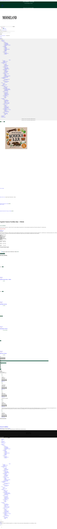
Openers (6, 64)
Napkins (6, 75)
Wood (4, 80)
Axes (5, 96)
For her (4, 99)
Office (4, 41)
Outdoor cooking (5, 88)
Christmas (6, 451)
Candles (6, 48)
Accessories (6, 104)
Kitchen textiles (5, 69)
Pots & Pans (6, 90)
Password (1, 32)
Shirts (5, 105)
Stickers (6, 45)
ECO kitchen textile (7, 79)
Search (1, 371)
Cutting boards (6, 68)
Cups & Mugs (6, 92)
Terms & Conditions (4, 426)
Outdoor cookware (7, 472)
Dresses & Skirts (7, 100)
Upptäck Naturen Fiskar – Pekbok (5, 279)
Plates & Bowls (6, 93)
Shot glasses (6, 66)
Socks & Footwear (7, 103)
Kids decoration (5, 84)
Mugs (5, 74)
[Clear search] (12, 26)
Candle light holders (7, 49)
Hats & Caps (6, 113)
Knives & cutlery (7, 73)
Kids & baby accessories (8, 109)
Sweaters (6, 106)
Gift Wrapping (6, 43)
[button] (1, 326)
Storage (6, 50)
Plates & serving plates (7, 479)
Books (10, 463)
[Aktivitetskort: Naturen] (5, 315)
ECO (3, 78)
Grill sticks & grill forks (7, 89)
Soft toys (4, 83)
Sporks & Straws (7, 94)
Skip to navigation (2, 0)
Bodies (5, 110)
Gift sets (4, 60)
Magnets (6, 453)
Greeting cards (6, 44)
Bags (5, 114)
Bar (3, 63)
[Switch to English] (2, 527)
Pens (5, 42)
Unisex (4, 112)
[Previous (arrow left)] (0, 525)
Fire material (6, 490)
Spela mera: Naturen (3, 353)
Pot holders (6, 72)
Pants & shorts (6, 101)
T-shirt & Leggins (7, 111)
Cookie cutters (6, 67)
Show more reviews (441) (3, 418)
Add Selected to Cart (2, 253)
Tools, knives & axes (5, 499)
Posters (5, 51)
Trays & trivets (6, 76)
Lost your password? (2, 35)
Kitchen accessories (5, 77)
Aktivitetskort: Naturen (3, 328)
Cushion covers (6, 53)
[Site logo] (9, 25)
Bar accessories (6, 65)
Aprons (5, 70)
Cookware (4, 470)
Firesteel (6, 87)
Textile (4, 455)
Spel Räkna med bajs (3, 304)
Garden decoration (5, 61)
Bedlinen (6, 52)
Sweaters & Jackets (7, 102)
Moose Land (3, 381)
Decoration (4, 46)
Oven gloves (6, 71)
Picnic (4, 91)
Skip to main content (7, 0)
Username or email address (3, 31)
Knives (5, 97)
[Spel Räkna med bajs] (5, 290)
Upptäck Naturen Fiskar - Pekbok (4, 203)
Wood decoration (7, 81)
